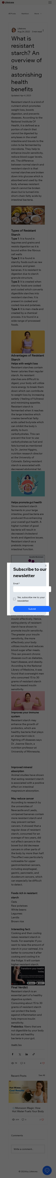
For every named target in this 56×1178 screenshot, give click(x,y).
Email (16, 583)
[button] (46, 566)
